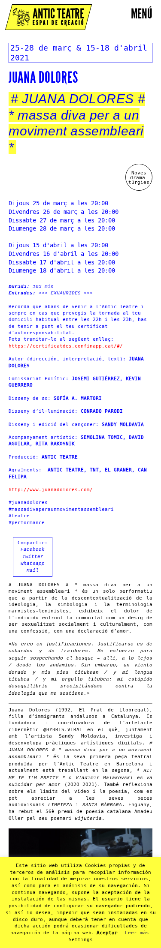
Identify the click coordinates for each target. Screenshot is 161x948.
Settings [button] (81, 939)
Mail (33, 570)
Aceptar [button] (107, 933)
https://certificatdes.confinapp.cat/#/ (66, 346)
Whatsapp (33, 563)
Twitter (32, 556)
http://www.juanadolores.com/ (51, 489)
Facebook (33, 549)
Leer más (137, 933)
